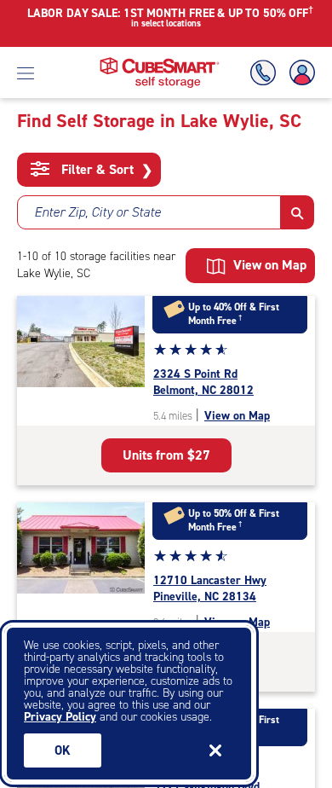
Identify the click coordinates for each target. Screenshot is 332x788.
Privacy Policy (60, 717)
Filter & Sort (105, 169)
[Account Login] (299, 73)
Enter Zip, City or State (97, 212)
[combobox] (149, 212)
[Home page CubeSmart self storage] (159, 62)
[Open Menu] (25, 72)
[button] (297, 212)
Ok (62, 750)
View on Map (237, 416)
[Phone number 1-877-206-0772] (266, 73)
